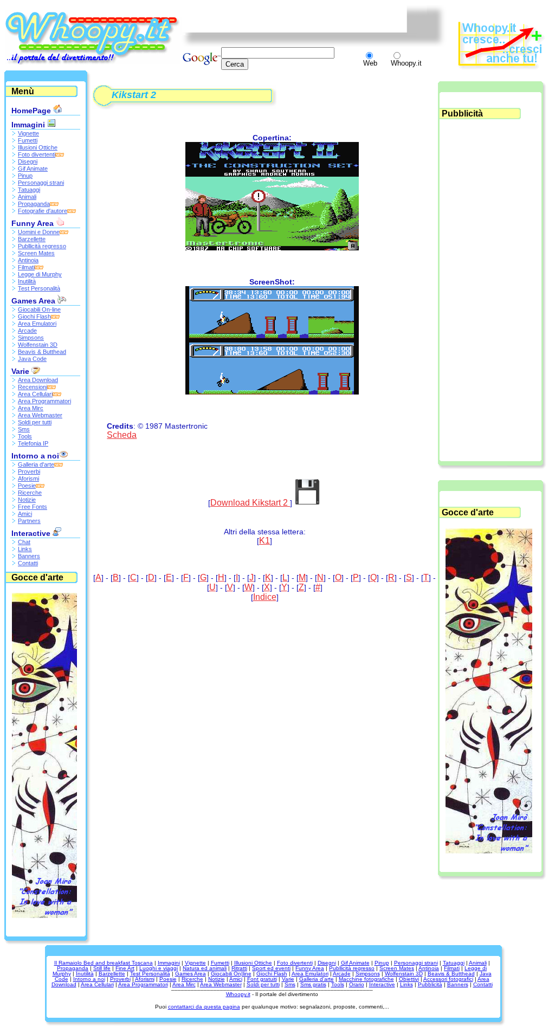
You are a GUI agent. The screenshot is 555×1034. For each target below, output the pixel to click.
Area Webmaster (40, 415)
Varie (21, 371)
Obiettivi (409, 979)
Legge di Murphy (40, 274)
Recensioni (32, 387)
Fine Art (124, 968)
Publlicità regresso (42, 246)
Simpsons (31, 337)
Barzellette (32, 239)
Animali (27, 196)
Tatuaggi (29, 189)
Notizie (27, 499)
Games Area (34, 300)
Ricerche (30, 492)
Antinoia (28, 260)
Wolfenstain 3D (37, 344)
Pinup (25, 175)
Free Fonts (32, 506)
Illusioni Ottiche (37, 147)
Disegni (27, 161)
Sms (24, 429)
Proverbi (29, 471)
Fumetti (27, 140)
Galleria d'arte (36, 464)
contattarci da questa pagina (204, 1007)
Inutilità (27, 281)
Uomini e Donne (39, 232)
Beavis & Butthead (42, 351)
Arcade (27, 330)
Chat (24, 542)
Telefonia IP (33, 443)
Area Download (38, 380)
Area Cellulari (35, 394)
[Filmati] (44, 915)
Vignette (28, 133)
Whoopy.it (238, 994)
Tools (25, 436)
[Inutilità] (489, 850)
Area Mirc (30, 408)
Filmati (26, 267)
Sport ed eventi (271, 968)
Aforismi (28, 478)
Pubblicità (430, 984)
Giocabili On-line (39, 309)
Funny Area (33, 223)
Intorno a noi (35, 455)
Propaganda (34, 204)
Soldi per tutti (34, 422)
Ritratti (239, 968)
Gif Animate (33, 168)
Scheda (122, 435)
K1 (264, 540)
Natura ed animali (205, 968)
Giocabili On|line (231, 974)
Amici (25, 513)
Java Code (32, 359)
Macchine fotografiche (366, 979)
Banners (29, 556)
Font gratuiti (262, 979)
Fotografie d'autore (42, 211)
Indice (264, 597)
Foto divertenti (36, 154)
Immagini (29, 124)
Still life (102, 968)
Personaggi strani (41, 182)
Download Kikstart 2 (250, 502)
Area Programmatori (44, 401)
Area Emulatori (37, 323)
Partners (29, 521)
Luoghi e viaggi (158, 968)
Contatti (28, 563)
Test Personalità (39, 288)
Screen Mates (36, 253)
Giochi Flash (34, 316)
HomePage (32, 110)
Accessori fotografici (448, 979)
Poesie (27, 485)
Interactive (32, 533)
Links (25, 549)
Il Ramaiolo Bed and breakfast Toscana (103, 963)
